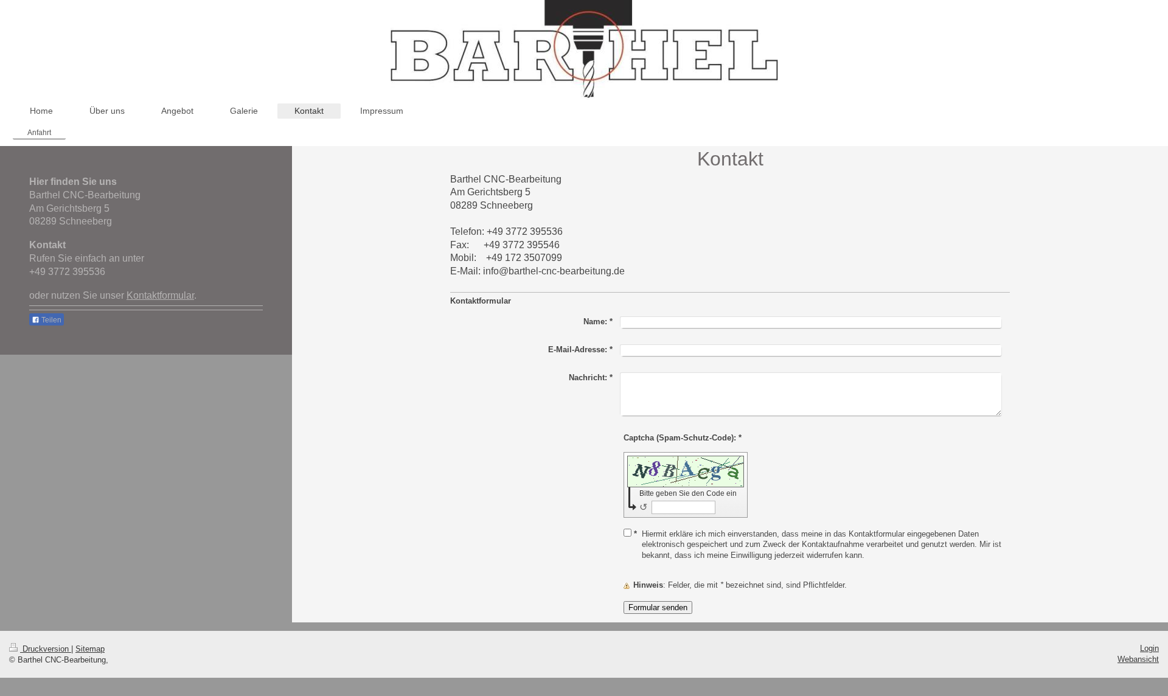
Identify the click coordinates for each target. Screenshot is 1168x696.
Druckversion (45, 648)
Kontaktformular (160, 295)
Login (1149, 648)
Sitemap (90, 648)
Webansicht (1138, 659)
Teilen (50, 320)
